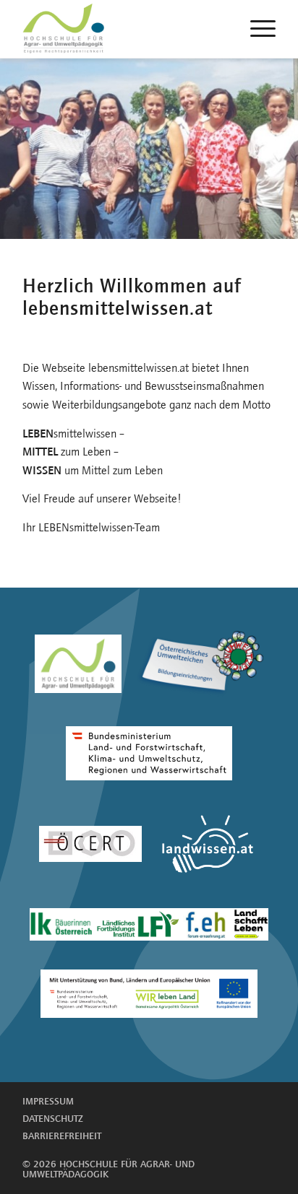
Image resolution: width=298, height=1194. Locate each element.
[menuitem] (256, 29)
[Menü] (256, 29)
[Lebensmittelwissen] (80, 29)
